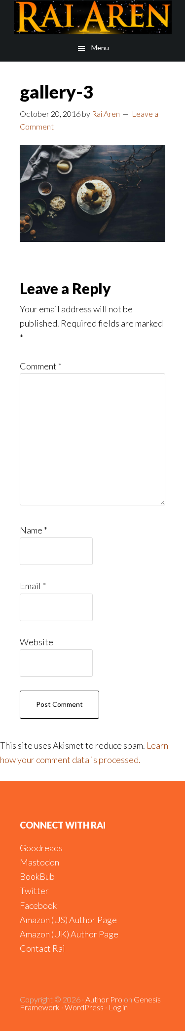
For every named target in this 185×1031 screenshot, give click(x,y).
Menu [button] (100, 47)
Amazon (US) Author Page (68, 919)
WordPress (84, 1007)
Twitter (34, 890)
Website (36, 641)
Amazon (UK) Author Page (69, 934)
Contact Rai (42, 948)
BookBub (37, 876)
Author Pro (103, 999)
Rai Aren (92, 17)
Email (33, 585)
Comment (41, 366)
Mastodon (39, 862)
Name (33, 530)
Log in (118, 1007)
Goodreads (41, 847)
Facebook (38, 905)
